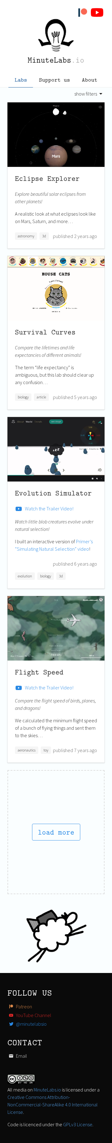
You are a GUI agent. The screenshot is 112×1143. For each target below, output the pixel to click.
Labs (21, 79)
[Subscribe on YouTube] (98, 12)
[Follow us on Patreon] (84, 12)
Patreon (23, 1006)
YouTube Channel (33, 1015)
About (89, 79)
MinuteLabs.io (47, 1090)
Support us (54, 79)
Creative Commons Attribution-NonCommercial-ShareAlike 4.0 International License (52, 1104)
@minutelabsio (31, 1024)
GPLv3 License (77, 1124)
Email (21, 1056)
